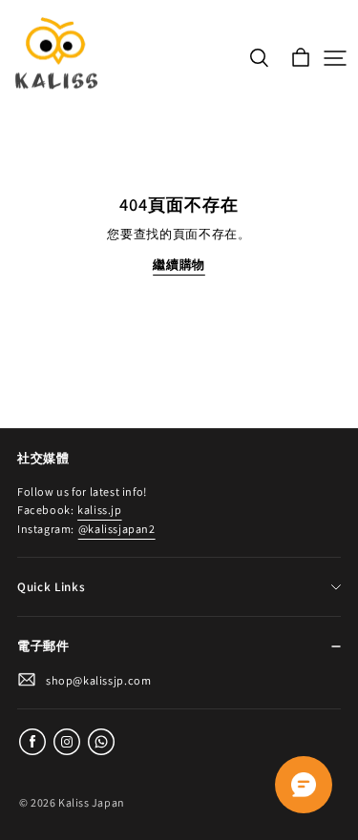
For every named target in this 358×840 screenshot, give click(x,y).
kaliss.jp (99, 509)
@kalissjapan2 (117, 529)
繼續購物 (179, 264)
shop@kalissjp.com (98, 680)
